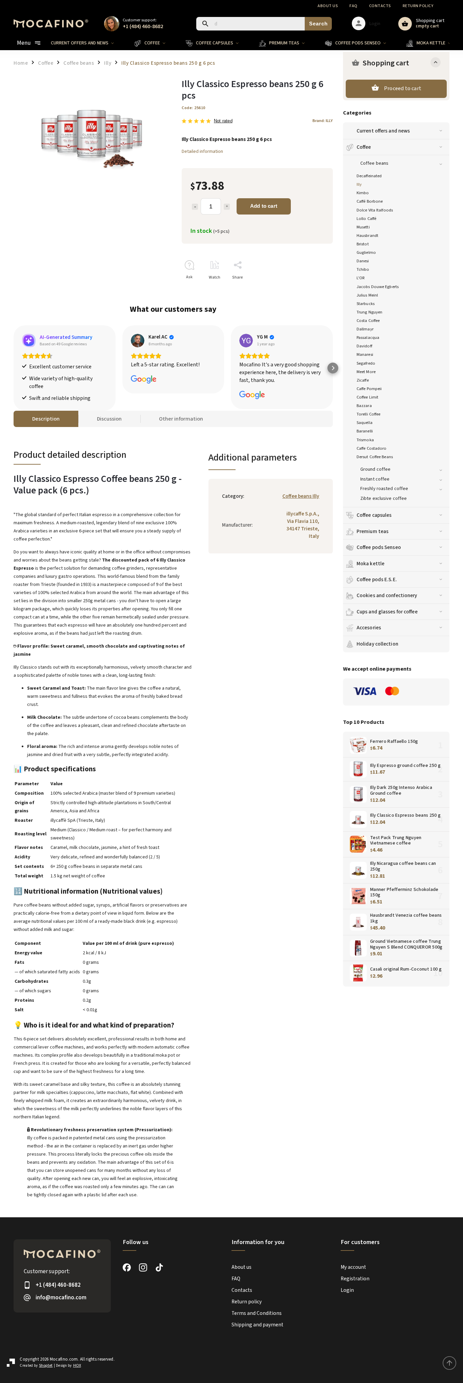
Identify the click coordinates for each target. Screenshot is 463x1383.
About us (328, 6)
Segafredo (366, 363)
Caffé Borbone (370, 201)
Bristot (363, 244)
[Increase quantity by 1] (227, 207)
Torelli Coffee (368, 414)
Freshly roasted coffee (384, 488)
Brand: (323, 121)
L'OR (361, 278)
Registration (355, 1278)
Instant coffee (374, 479)
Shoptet (46, 1365)
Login (347, 1290)
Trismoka (365, 440)
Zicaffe (363, 380)
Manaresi (365, 354)
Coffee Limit (367, 397)
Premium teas (372, 531)
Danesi (363, 261)
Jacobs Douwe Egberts (378, 287)
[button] (13, 368)
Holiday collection (377, 644)
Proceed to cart (402, 88)
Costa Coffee (368, 321)
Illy (359, 184)
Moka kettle (370, 563)
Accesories (369, 627)
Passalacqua (368, 337)
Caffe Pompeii (369, 389)
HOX (77, 1365)
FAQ (353, 6)
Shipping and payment (257, 1324)
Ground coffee (375, 469)
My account (353, 1267)
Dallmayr (365, 329)
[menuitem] (87, 43)
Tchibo (363, 269)
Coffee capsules (374, 515)
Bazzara (364, 406)
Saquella (365, 423)
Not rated (223, 121)
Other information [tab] (181, 419)
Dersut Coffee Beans (375, 457)
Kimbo (363, 193)
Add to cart (263, 206)
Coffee (364, 147)
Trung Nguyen (369, 312)
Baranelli (365, 431)
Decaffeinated (369, 176)
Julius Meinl (367, 295)
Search (318, 23)
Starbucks (366, 304)
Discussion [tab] (109, 419)
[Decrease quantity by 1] (195, 207)
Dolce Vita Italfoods (375, 210)
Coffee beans (374, 163)
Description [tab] (46, 419)
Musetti (363, 227)
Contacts (380, 6)
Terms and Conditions (257, 1313)
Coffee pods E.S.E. (377, 579)
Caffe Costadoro (372, 448)
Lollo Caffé (366, 219)
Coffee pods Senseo (379, 547)
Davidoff (364, 346)
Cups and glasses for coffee (387, 611)
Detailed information (202, 151)
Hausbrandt (367, 235)
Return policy (418, 6)
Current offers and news (383, 131)
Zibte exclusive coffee (383, 498)
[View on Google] (137, 340)
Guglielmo (366, 252)
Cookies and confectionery (387, 595)
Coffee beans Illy (300, 496)
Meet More (366, 372)
